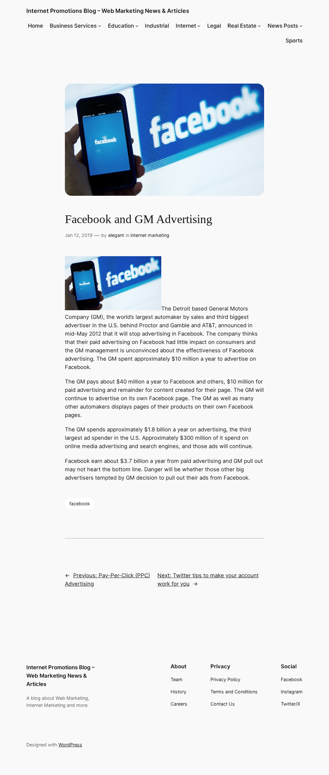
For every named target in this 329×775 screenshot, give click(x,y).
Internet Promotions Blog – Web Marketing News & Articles (107, 10)
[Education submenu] (136, 25)
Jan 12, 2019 (79, 235)
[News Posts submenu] (301, 25)
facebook (79, 503)
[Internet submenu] (198, 25)
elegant (116, 235)
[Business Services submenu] (99, 25)
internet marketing (149, 235)
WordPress (70, 744)
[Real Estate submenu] (259, 25)
